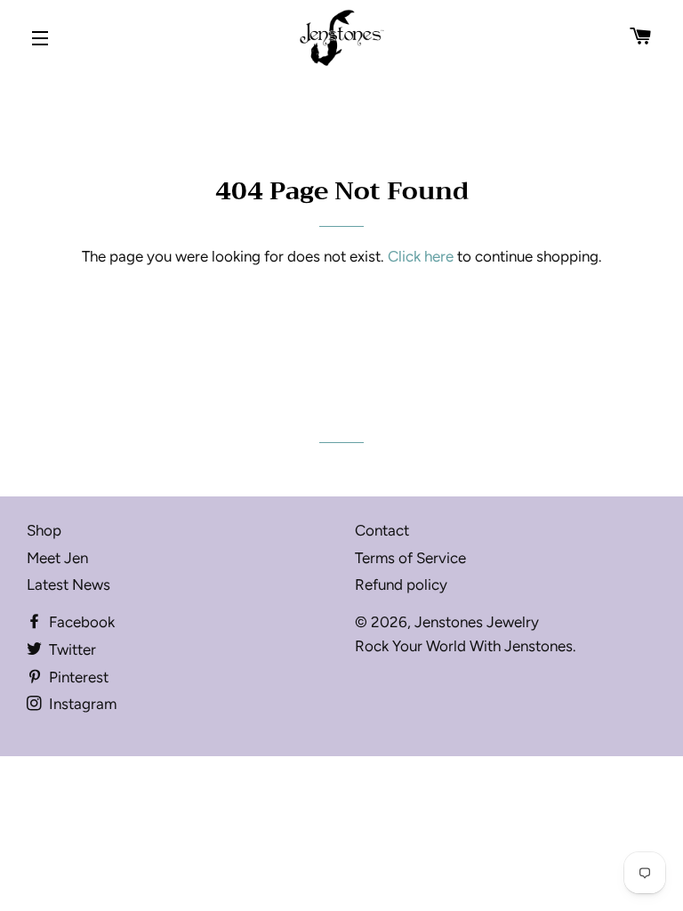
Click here (421, 256)
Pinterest (76, 677)
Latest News (68, 584)
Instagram (81, 704)
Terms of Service (410, 558)
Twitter (70, 649)
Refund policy (401, 584)
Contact (382, 530)
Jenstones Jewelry (476, 622)
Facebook (80, 622)
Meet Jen (57, 558)
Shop (44, 530)
